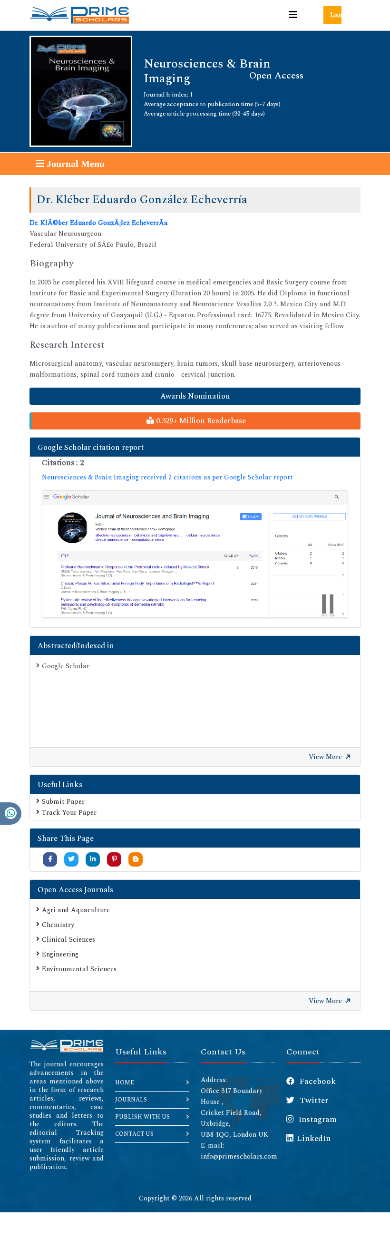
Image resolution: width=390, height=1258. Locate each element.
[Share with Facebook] (50, 859)
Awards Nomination (195, 396)
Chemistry (58, 925)
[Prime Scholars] (79, 15)
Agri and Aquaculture (76, 910)
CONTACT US (134, 1134)
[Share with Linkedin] (92, 859)
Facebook (317, 1081)
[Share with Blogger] (135, 859)
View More (326, 757)
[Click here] (195, 554)
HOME (124, 1082)
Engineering (60, 954)
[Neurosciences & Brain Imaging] (80, 91)
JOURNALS (131, 1099)
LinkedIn (314, 1138)
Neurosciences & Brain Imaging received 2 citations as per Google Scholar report (167, 477)
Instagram (317, 1119)
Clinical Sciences (68, 940)
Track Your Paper (69, 813)
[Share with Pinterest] (114, 859)
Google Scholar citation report (91, 447)
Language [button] (335, 15)
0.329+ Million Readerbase (200, 421)
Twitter (313, 1100)
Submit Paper (63, 802)
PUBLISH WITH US (142, 1116)
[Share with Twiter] (71, 859)
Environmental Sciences (79, 969)
